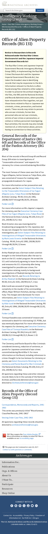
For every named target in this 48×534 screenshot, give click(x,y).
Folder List (6, 204)
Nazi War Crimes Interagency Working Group (25, 24)
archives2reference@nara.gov (25, 424)
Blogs (32, 505)
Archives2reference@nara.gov (25, 382)
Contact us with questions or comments (17, 449)
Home (4, 24)
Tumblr (24, 505)
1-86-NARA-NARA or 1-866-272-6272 (24, 524)
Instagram (20, 505)
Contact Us (7, 515)
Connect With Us (24, 501)
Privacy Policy (29, 515)
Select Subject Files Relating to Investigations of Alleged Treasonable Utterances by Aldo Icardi (24, 300)
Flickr (36, 505)
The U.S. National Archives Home (19, 4)
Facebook (11, 505)
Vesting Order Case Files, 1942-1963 (17, 417)
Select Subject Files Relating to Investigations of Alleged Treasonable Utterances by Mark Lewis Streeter (24, 235)
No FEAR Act (26, 518)
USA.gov (36, 518)
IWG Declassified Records (12, 27)
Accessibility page (26, 438)
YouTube (28, 505)
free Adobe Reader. (31, 434)
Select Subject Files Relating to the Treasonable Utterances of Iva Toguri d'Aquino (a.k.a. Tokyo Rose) (23, 191)
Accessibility (18, 515)
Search (40, 10)
